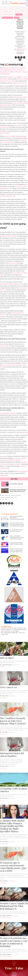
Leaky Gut (8, 629)
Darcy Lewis (5, 695)
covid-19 (2, 499)
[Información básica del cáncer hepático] (14, 744)
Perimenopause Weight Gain (11, 632)
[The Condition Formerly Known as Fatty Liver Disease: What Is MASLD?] (14, 709)
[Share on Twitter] (18, 57)
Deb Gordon (5, 798)
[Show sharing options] (22, 65)
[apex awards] (14, 577)
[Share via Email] (20, 60)
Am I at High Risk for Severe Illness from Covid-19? (16, 530)
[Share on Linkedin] (24, 57)
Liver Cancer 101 (8, 687)
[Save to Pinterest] (21, 57)
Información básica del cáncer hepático (12, 754)
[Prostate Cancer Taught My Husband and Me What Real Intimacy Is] (14, 894)
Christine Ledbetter (6, 915)
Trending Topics (6, 626)
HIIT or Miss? (7, 657)
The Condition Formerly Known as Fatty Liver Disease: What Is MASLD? (13, 721)
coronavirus (7, 495)
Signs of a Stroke (18, 628)
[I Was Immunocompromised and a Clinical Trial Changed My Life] (5, 490)
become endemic (5, 133)
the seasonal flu (4, 127)
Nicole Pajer (5, 841)
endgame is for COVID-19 (19, 83)
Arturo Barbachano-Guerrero (8, 70)
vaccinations (18, 495)
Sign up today (23, 432)
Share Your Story (7, 17)
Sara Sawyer (4, 68)
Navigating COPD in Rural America (13, 790)
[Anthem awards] (14, 594)
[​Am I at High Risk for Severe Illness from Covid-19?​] (4, 531)
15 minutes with (4, 843)
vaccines (13, 495)
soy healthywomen (19, 11)
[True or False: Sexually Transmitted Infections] (14, 969)
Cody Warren (16, 72)
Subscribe (18, 14)
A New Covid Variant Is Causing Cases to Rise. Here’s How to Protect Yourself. (17, 537)
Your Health (20, 53)
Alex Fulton (4, 732)
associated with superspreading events (11, 284)
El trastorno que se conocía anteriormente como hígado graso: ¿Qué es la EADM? (13, 866)
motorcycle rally (13, 263)
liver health (3, 697)
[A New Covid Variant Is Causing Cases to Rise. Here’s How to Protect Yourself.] (4, 537)
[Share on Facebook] (16, 57)
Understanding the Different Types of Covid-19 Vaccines (16, 543)
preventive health (9, 497)
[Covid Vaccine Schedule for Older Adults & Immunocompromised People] (4, 518)
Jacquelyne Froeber (6, 664)
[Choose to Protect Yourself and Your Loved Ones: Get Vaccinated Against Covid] (4, 550)
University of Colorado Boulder (17, 68)
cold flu (6, 499)
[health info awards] (14, 613)
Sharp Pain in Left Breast (7, 628)
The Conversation (23, 471)
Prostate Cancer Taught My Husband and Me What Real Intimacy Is (14, 906)
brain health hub (7, 11)
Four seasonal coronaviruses (8, 413)
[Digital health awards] (14, 561)
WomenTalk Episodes (8, 14)
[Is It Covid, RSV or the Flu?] (5, 483)
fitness (2, 666)
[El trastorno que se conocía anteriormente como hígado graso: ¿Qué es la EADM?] (14, 853)
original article (4, 475)
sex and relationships (6, 917)
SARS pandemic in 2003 (20, 97)
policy (15, 497)
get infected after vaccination (8, 236)
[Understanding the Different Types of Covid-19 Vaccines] (4, 544)
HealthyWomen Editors (22, 49)
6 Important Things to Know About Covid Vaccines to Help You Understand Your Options (17, 524)
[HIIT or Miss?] (14, 648)
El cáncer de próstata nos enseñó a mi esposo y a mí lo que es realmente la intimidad (13, 942)
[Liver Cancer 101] (14, 678)
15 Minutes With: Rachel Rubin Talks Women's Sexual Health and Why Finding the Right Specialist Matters (12, 826)
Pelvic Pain (7, 631)
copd (1, 800)
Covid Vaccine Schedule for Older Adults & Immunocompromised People (17, 518)
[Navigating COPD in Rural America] (14, 779)
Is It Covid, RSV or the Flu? (16, 484)
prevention (2, 497)
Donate (17, 17)
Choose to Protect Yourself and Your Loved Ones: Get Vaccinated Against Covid (16, 550)
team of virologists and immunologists (16, 136)
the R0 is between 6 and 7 (8, 196)
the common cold (19, 125)
